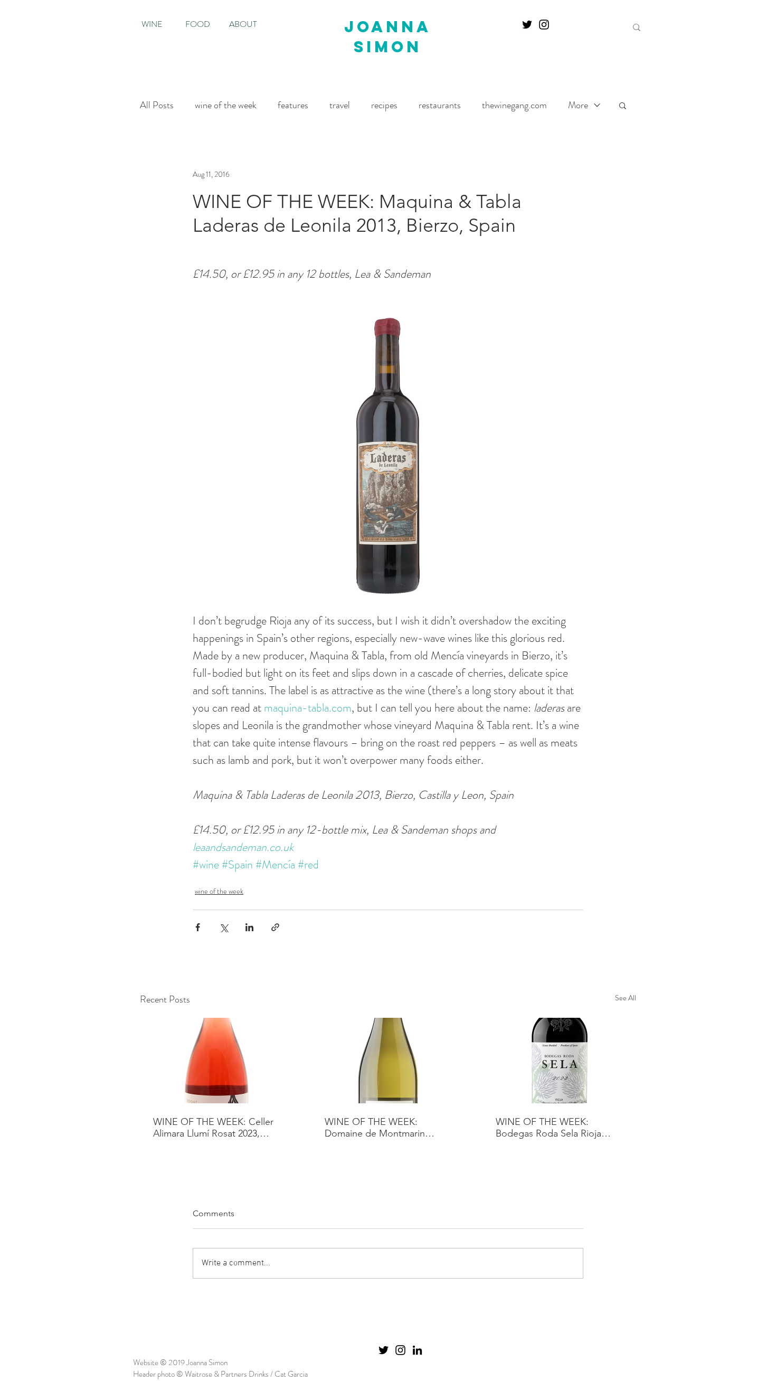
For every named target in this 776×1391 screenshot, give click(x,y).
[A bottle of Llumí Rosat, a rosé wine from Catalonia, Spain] (216, 1060)
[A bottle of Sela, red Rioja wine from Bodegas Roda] (559, 1060)
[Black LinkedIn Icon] (417, 1350)
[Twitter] (527, 24)
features (293, 105)
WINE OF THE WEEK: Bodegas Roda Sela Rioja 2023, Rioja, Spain (548, 1127)
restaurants (440, 105)
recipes (384, 105)
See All (625, 997)
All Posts (157, 105)
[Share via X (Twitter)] (224, 927)
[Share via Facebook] (198, 927)
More (578, 105)
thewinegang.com (514, 105)
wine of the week (226, 105)
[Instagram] (544, 24)
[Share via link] (275, 927)
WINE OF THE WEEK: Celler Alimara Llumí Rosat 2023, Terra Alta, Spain (213, 1127)
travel (339, 105)
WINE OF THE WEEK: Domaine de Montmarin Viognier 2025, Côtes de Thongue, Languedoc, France (387, 1127)
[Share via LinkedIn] (249, 927)
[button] (623, 105)
